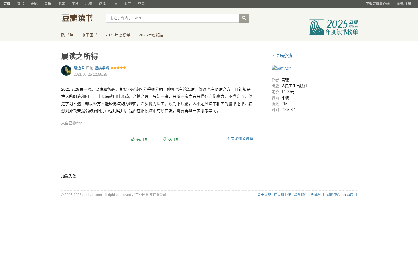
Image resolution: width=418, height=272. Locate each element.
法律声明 (317, 195)
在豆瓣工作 (282, 195)
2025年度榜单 (118, 35)
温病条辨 (101, 68)
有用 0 (141, 139)
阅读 (102, 4)
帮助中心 (333, 195)
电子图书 (89, 35)
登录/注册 (404, 4)
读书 (20, 4)
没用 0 (172, 139)
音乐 (47, 4)
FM (115, 4)
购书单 (67, 35)
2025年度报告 (151, 35)
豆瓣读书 (81, 19)
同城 (75, 4)
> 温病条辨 (282, 55)
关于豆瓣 (264, 195)
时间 (127, 4)
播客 (61, 4)
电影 (34, 4)
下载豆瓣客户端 (378, 4)
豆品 (141, 4)
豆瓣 (6, 4)
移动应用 (350, 195)
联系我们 (300, 195)
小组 (88, 4)
